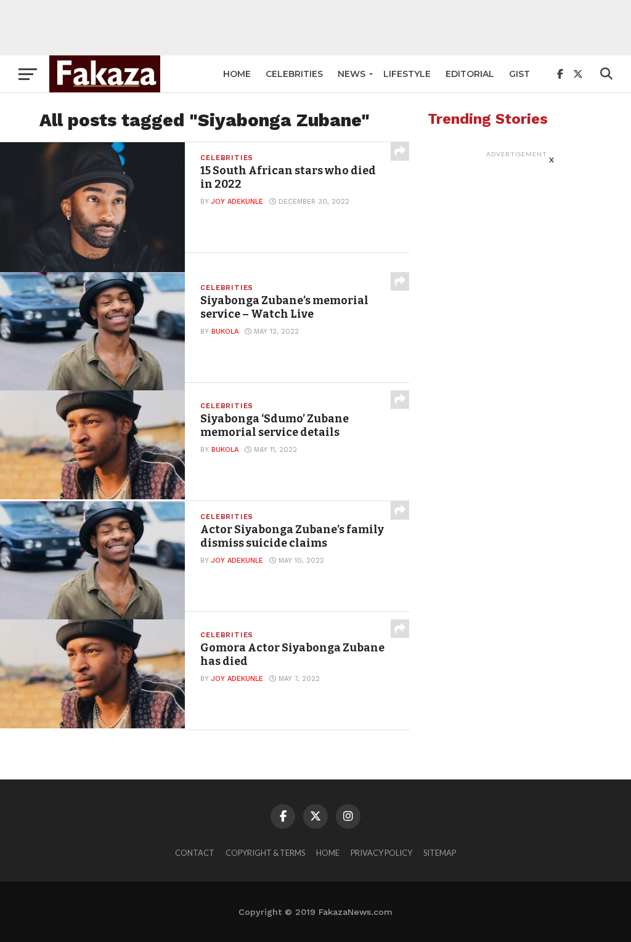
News (351, 73)
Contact (194, 853)
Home (237, 73)
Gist (519, 73)
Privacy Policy (381, 853)
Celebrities (294, 73)
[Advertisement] (315, 27)
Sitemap (439, 853)
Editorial (470, 73)
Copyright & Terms (265, 853)
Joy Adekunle (237, 202)
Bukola (224, 332)
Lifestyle (407, 73)
